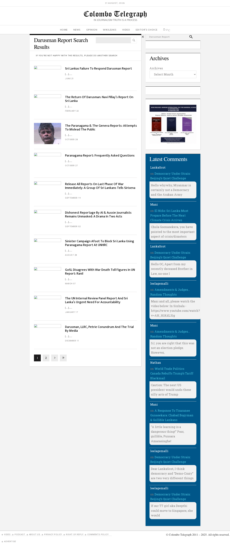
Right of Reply (74, 534)
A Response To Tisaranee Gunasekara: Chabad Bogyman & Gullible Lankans (171, 415)
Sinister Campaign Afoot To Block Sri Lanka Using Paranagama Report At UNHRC (99, 243)
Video (7, 534)
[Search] (134, 40)
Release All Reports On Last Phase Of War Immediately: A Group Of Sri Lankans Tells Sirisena (100, 186)
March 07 (70, 283)
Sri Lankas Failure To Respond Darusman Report (98, 68)
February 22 (72, 111)
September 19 (72, 198)
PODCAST (20, 534)
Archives (156, 68)
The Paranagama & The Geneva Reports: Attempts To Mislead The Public (101, 127)
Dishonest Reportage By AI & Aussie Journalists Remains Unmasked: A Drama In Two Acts (98, 214)
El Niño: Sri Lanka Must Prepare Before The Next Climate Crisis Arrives (169, 215)
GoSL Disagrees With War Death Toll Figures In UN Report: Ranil (100, 271)
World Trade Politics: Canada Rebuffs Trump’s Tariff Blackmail (171, 373)
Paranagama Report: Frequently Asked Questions (100, 155)
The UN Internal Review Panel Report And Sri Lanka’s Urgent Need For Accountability (96, 300)
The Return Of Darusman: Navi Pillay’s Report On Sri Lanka (99, 99)
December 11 (72, 341)
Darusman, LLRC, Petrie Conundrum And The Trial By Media (99, 329)
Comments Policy (98, 534)
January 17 (71, 312)
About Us (34, 534)
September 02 (72, 226)
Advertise (10, 541)
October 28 (71, 139)
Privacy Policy (53, 534)
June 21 (69, 78)
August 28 (71, 255)
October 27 (71, 165)
